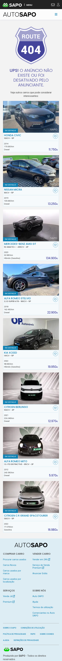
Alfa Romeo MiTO (19, 463)
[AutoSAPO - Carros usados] (19, 14)
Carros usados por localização (12, 580)
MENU (29, 5)
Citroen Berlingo (16, 408)
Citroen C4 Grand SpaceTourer (26, 517)
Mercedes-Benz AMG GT (20, 245)
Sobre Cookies (47, 634)
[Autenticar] (53, 5)
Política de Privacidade (14, 634)
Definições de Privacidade (26, 640)
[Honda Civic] (31, 117)
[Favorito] (55, 136)
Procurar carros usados (14, 559)
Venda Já (8, 596)
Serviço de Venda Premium (41, 566)
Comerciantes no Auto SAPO (44, 614)
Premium (7, 602)
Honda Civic (12, 136)
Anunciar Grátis (40, 573)
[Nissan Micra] (31, 171)
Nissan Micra (13, 191)
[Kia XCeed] (31, 334)
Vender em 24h (40, 559)
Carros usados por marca (12, 572)
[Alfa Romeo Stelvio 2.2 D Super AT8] (31, 280)
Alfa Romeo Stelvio (17, 300)
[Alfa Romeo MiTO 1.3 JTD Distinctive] (31, 443)
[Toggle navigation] (56, 14)
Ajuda (35, 602)
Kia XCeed (10, 354)
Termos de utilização (43, 607)
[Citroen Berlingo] (31, 388)
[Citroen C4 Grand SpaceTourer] (31, 497)
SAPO (13, 649)
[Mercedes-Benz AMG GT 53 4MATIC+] (31, 225)
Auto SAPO (38, 596)
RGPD (33, 634)
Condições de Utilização (33, 628)
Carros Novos (9, 565)
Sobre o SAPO (9, 628)
